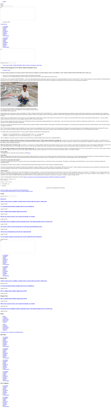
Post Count (5, 320)
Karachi (4, 32)
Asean (7, 65)
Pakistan (28, 65)
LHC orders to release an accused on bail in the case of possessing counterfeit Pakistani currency (21, 226)
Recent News (3, 198)
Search (2, 3)
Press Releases (6, 35)
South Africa (39, 65)
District (4, 29)
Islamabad (5, 27)
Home (4, 316)
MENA (24, 65)
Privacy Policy (6, 319)
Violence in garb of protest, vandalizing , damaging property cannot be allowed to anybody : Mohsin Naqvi (24, 201)
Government (5, 26)
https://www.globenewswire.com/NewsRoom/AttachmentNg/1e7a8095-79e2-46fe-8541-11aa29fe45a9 (45, 176)
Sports (4, 34)
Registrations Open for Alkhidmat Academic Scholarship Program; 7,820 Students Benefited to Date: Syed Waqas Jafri (26, 221)
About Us (5, 317)
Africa (4, 65)
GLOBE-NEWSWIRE (17, 65)
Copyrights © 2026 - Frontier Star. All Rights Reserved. (12, 332)
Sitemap (4, 322)
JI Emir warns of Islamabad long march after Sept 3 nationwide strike (16, 231)
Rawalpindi (5, 31)
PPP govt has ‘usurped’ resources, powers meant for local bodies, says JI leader (18, 216)
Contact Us (5, 318)
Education (5, 33)
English (10, 65)
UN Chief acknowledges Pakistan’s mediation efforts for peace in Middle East (17, 206)
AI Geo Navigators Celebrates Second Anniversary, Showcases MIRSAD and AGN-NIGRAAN (21, 236)
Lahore (4, 28)
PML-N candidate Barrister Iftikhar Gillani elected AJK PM (14, 211)
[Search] (16, 196)
